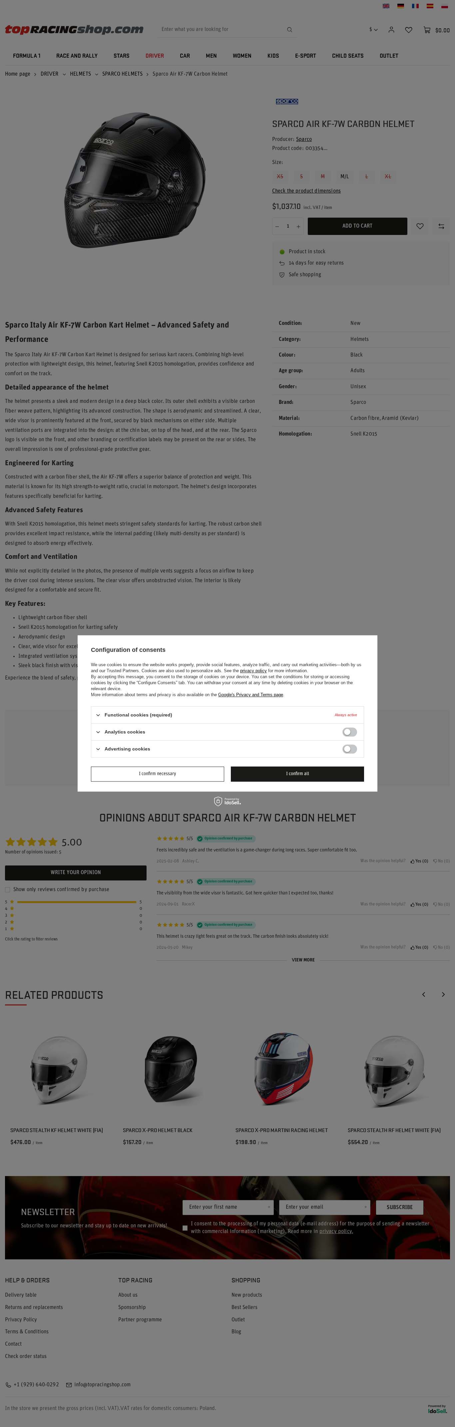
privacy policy (253, 670)
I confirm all (297, 773)
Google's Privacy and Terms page (250, 694)
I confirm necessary (157, 773)
